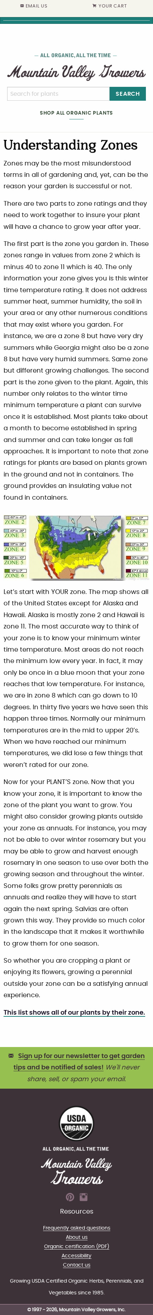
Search (128, 94)
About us (77, 1237)
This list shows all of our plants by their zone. (74, 1013)
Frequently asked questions (76, 1228)
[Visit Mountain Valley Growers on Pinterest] (70, 1199)
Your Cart (113, 6)
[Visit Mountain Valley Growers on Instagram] (84, 1199)
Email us (37, 6)
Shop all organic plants (76, 113)
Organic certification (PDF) (76, 1246)
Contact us (76, 1265)
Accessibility (76, 1255)
